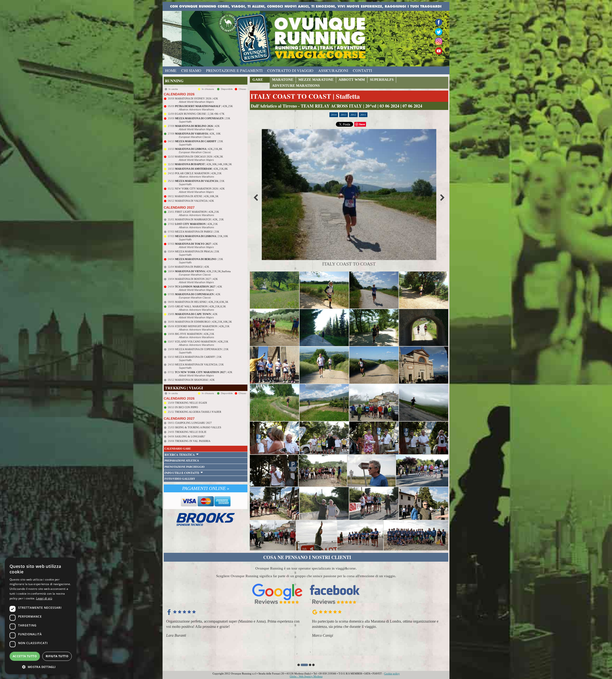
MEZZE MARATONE (315, 79)
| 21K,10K (201, 236)
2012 (353, 114)
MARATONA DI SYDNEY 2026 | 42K (196, 98)
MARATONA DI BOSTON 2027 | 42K (196, 278)
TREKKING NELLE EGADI (191, 402)
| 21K (202, 118)
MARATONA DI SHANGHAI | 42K (195, 379)
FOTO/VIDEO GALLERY (179, 478)
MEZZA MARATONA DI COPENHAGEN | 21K (202, 349)
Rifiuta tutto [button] (57, 656)
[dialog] (40, 616)
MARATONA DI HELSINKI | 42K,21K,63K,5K (201, 301)
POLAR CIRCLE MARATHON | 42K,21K (198, 173)
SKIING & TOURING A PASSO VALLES (198, 427)
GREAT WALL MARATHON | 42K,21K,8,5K (200, 306)
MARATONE (282, 79)
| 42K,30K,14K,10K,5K (203, 164)
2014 (334, 114)
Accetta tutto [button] (25, 656)
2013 (343, 114)
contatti (362, 70)
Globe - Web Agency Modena (306, 676)
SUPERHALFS (381, 79)
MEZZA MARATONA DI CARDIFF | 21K (198, 356)
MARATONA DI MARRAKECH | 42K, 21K (199, 219)
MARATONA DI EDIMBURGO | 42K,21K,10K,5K (203, 321)
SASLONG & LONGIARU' (190, 436)
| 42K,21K (196, 224)
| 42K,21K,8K (198, 148)
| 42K (197, 126)
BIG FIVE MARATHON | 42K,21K (194, 333)
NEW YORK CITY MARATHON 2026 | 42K (200, 188)
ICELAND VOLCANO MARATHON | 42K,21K (201, 341)
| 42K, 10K (198, 133)
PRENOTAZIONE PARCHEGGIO (184, 466)
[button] (298, 665)
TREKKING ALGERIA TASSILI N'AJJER (198, 411)
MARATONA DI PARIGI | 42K (192, 266)
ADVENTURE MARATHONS (296, 85)
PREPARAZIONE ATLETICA (181, 460)
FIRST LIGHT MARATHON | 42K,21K (197, 211)
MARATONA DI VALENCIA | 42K (194, 200)
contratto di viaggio (290, 70)
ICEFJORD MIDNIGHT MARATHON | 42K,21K (202, 326)
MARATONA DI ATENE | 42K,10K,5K (197, 196)
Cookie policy (392, 673)
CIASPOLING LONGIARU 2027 (193, 422)
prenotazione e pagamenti (234, 70)
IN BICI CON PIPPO (186, 407)
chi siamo (191, 70)
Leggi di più (44, 598)
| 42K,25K (204, 106)
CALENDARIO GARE (177, 448)
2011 (363, 114)
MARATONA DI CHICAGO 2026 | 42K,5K (199, 156)
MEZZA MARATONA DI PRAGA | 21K (197, 251)
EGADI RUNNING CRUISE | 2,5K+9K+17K (199, 113)
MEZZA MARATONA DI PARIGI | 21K (197, 231)
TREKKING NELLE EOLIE (191, 431)
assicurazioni (333, 70)
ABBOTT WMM (352, 79)
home (170, 70)
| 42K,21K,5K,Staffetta (203, 271)
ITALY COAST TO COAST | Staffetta (305, 96)
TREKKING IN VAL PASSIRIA (192, 441)
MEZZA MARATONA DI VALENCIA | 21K (199, 364)
